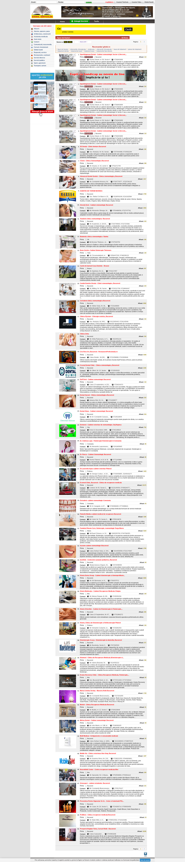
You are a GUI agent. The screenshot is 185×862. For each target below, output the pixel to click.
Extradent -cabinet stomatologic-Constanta (95, 500)
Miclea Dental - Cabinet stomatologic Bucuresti (97, 720)
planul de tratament (134, 49)
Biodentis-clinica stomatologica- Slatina (94, 236)
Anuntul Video (136, 2)
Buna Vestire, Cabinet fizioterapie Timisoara (95, 250)
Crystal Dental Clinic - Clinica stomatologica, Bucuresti (99, 365)
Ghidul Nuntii (148, 2)
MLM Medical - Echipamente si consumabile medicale (99, 736)
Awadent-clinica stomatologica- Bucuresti (95, 219)
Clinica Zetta (84, 334)
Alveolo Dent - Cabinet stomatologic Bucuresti (96, 205)
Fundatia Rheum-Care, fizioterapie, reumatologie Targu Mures (102, 528)
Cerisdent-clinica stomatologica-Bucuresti (95, 301)
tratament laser (89, 51)
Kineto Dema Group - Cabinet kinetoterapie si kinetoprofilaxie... (102, 575)
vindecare (91, 49)
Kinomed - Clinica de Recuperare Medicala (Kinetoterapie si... (102, 657)
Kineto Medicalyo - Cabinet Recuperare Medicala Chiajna (100, 591)
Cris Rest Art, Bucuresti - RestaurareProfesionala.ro (99, 352)
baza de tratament (120, 49)
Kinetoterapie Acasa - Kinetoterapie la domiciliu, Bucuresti (101, 640)
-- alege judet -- (83, 42)
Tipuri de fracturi (63, 38)
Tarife (96, 21)
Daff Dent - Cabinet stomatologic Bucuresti (95, 379)
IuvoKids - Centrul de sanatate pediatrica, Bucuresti (98, 560)
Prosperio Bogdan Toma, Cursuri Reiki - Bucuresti (98, 829)
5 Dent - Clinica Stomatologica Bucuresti (94, 161)
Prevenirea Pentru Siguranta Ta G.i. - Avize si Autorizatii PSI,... (102, 801)
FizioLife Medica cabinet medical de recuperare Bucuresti (100, 514)
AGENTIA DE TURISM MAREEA (91, 191)
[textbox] (91, 28)
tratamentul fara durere (104, 51)
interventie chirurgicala (78, 49)
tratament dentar (63, 51)
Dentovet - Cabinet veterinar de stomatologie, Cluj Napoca (100, 425)
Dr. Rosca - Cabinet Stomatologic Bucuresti (95, 454)
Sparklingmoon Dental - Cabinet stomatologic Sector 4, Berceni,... (103, 54)
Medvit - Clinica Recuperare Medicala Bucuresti (97, 705)
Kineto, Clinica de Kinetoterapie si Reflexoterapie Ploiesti (100, 623)
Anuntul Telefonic (122, 2)
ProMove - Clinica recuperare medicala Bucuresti (97, 815)
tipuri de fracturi (63, 49)
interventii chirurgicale (104, 49)
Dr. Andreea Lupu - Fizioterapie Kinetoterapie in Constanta (100, 441)
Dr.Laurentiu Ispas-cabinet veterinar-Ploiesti (96, 469)
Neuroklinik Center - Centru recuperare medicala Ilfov (99, 769)
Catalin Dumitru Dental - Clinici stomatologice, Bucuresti (100, 283)
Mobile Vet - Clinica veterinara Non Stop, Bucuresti (98, 753)
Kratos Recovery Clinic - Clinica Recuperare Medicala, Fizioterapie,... (104, 675)
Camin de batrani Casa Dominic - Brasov (94, 266)
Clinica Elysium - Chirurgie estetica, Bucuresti (96, 316)
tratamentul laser (76, 51)
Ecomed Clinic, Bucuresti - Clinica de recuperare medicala (101, 483)
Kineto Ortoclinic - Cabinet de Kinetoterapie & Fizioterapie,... (101, 609)
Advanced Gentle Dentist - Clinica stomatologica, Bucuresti (101, 176)
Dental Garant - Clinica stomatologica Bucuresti (97, 395)
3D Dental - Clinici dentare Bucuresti (93, 146)
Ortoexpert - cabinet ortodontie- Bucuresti (95, 783)
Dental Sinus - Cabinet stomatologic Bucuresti (96, 411)
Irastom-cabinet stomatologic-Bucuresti (94, 546)
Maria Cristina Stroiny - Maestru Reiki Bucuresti (97, 691)
